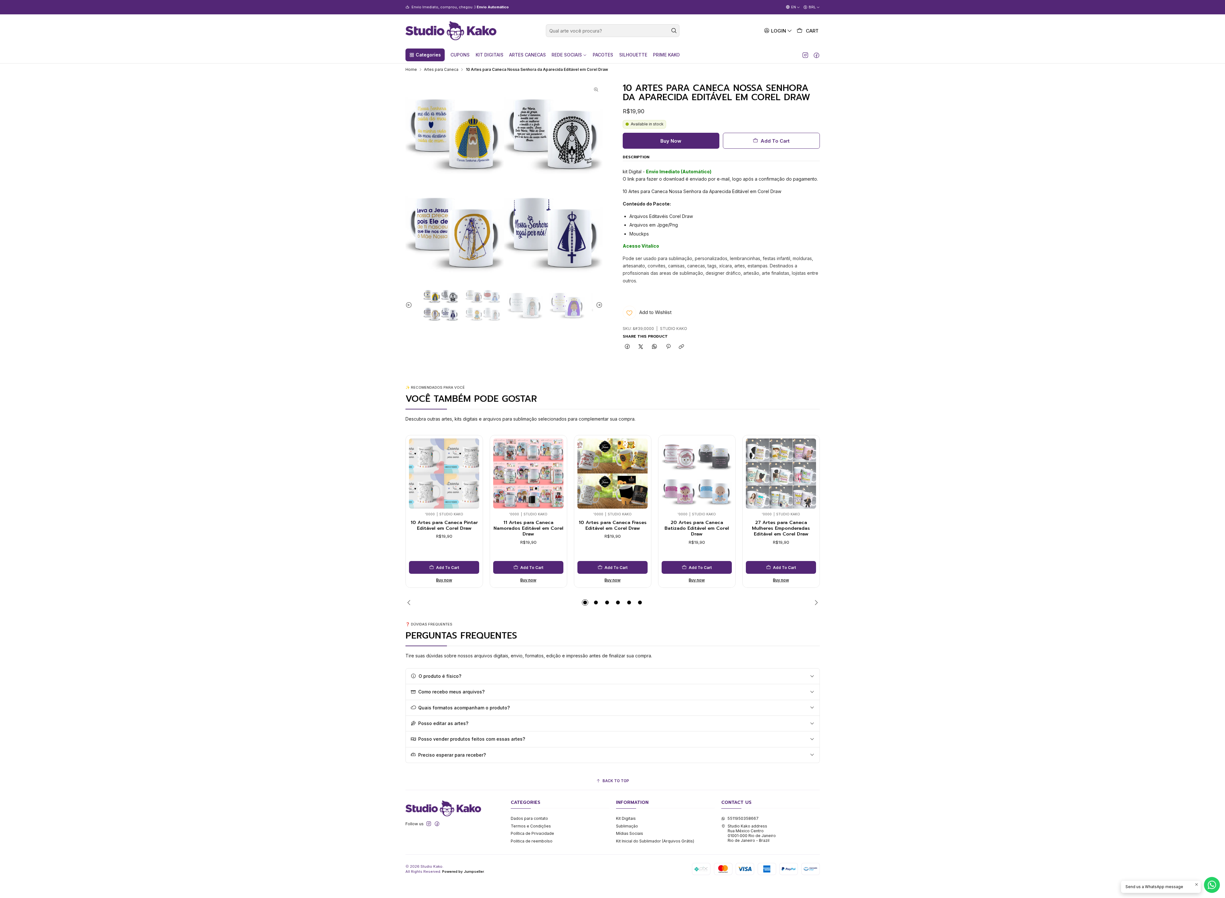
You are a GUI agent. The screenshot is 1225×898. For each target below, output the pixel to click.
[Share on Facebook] (627, 347)
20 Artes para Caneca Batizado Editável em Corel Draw (696, 528)
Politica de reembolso (532, 841)
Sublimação (627, 826)
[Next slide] (598, 305)
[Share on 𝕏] (641, 347)
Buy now (444, 580)
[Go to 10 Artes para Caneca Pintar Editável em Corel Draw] (444, 473)
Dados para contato (529, 818)
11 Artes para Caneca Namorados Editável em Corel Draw (528, 528)
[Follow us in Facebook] (816, 55)
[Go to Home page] (450, 30)
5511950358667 (743, 818)
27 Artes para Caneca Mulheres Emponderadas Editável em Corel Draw (781, 528)
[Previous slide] (410, 305)
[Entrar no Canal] (477, 7)
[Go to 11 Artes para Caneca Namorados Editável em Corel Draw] (528, 473)
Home (411, 69)
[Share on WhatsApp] (654, 347)
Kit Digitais (626, 818)
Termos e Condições (531, 826)
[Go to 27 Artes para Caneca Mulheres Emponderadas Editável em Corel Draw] (781, 473)
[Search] (674, 30)
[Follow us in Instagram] (805, 55)
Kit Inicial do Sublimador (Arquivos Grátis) (655, 841)
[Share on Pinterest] (668, 347)
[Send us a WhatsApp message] (1212, 885)
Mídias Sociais (629, 833)
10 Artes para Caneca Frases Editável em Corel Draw (613, 525)
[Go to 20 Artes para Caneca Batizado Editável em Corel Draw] (697, 473)
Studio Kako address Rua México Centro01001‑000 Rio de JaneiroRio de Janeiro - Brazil (752, 833)
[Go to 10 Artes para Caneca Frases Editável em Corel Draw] (612, 473)
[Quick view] (415, 471)
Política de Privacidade (532, 833)
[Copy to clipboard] (681, 347)
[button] (425, 55)
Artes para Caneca (441, 69)
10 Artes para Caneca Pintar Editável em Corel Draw (444, 525)
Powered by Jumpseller (463, 871)
